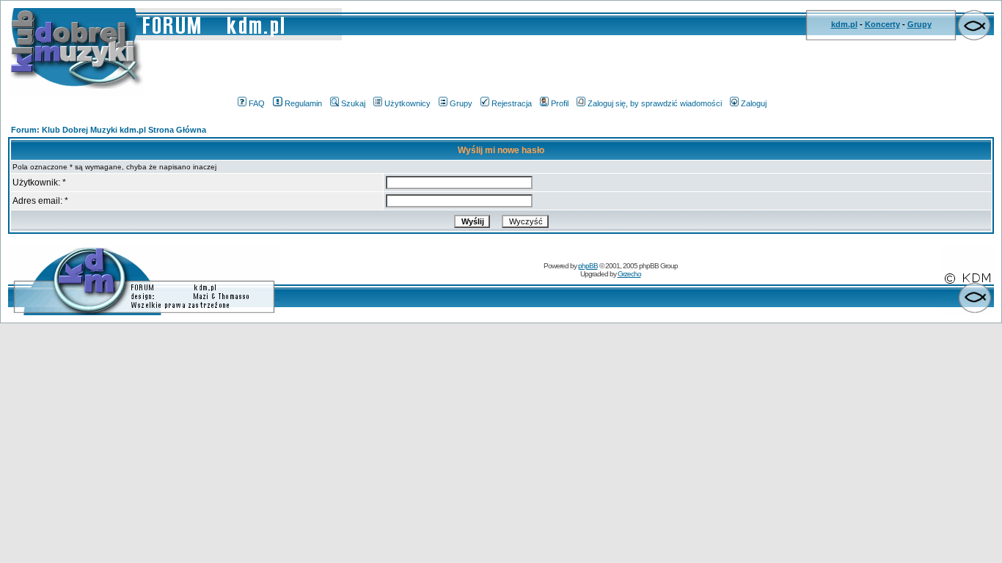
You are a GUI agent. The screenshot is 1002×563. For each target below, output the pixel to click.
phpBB (588, 266)
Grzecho (629, 274)
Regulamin (303, 103)
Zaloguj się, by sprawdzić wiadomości (655, 103)
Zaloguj (754, 103)
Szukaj (353, 103)
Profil (559, 103)
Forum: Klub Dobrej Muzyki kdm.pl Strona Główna (108, 129)
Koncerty (882, 24)
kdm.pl (844, 24)
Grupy (919, 24)
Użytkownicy (407, 103)
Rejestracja (511, 103)
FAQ (257, 103)
